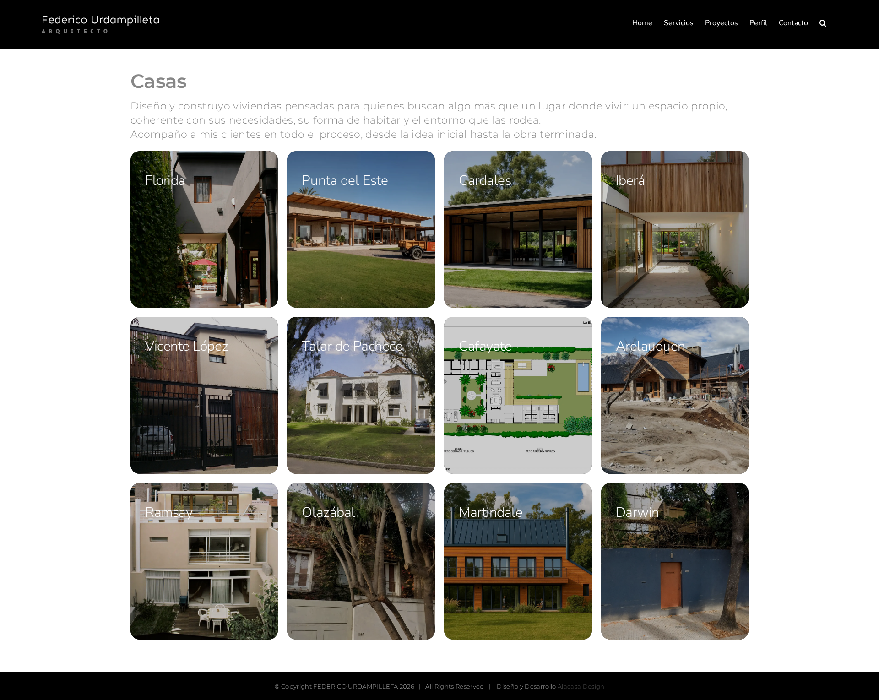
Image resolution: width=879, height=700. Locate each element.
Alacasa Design (581, 686)
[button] (822, 22)
